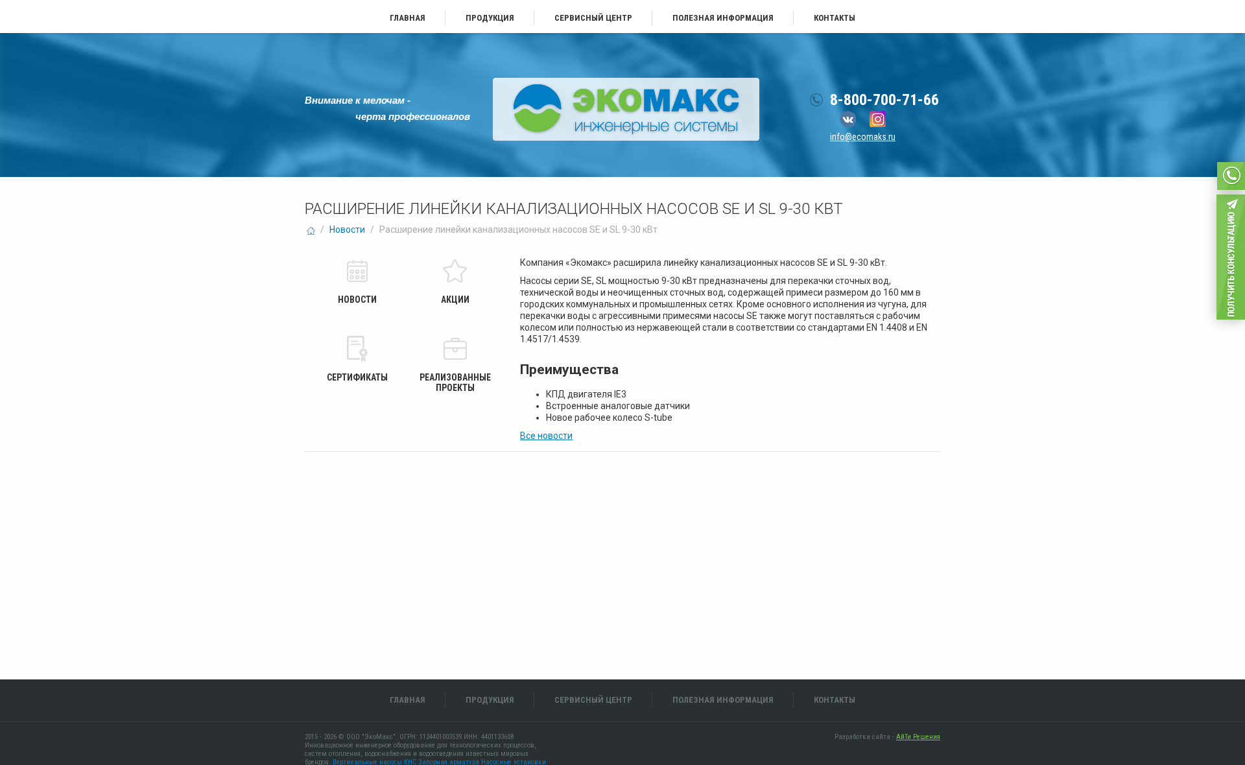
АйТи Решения (918, 737)
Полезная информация (723, 18)
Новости (347, 229)
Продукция (490, 18)
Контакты (834, 18)
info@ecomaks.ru (862, 137)
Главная (407, 18)
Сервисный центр (593, 18)
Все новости (546, 435)
